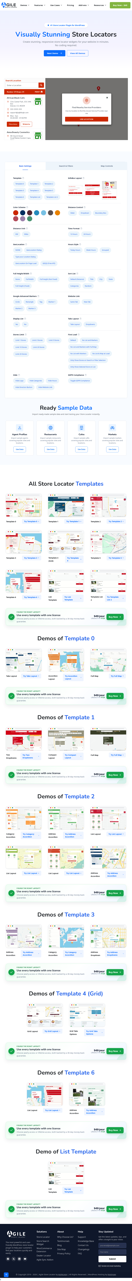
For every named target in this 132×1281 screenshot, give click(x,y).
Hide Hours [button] (52, 380)
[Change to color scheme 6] (57, 212)
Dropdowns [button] (90, 324)
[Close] (107, 97)
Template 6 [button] (19, 197)
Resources (99, 5)
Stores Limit (18, 334)
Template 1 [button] (34, 184)
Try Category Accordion (28, 835)
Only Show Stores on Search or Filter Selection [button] (88, 360)
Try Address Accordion (70, 835)
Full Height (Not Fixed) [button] (48, 279)
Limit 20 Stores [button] (38, 347)
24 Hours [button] (87, 234)
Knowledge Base (86, 1241)
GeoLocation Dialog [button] (34, 250)
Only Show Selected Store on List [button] (83, 367)
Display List (18, 318)
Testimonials (63, 1241)
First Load (72, 334)
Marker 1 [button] (51, 302)
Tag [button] (41, 302)
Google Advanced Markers (25, 296)
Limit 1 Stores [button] (20, 340)
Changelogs (83, 1249)
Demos (23, 5)
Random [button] (88, 286)
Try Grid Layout (51, 1031)
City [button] (101, 279)
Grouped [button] (105, 250)
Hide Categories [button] (36, 380)
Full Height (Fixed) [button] (22, 286)
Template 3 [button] (19, 190)
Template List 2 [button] (52, 197)
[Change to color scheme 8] (22, 218)
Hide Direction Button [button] (23, 387)
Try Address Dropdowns (112, 953)
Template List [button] (35, 197)
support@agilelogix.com (19, 112)
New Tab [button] (87, 302)
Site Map (61, 1249)
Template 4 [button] (34, 190)
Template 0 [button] (19, 184)
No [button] (25, 324)
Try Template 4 (73, 559)
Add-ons (82, 5)
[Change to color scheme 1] (22, 212)
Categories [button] (74, 286)
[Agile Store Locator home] (9, 5)
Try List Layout (115, 834)
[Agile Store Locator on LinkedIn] (19, 1259)
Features (38, 5)
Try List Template (68, 598)
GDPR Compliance (76, 375)
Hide (15, 375)
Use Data (19, 449)
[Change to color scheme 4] (43, 212)
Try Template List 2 (112, 598)
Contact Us (83, 1245)
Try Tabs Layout (30, 676)
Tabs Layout (73, 318)
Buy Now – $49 (120, 5)
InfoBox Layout (75, 178)
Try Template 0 (30, 521)
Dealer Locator (44, 1255)
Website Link (74, 296)
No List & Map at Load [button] (101, 353)
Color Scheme (19, 207)
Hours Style (73, 244)
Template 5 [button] (49, 190)
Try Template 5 (115, 558)
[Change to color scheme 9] (29, 218)
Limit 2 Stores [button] (37, 340)
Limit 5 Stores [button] (54, 340)
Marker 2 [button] (18, 308)
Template (17, 178)
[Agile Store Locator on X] (13, 1259)
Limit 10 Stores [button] (21, 347)
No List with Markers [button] (78, 353)
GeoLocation (18, 244)
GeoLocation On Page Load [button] (25, 263)
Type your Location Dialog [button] (25, 257)
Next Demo (52, 53)
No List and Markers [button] (90, 340)
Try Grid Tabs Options (92, 1032)
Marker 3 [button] (31, 308)
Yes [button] (16, 324)
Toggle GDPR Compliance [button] (80, 380)
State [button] (111, 279)
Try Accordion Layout (71, 677)
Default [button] (73, 340)
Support (82, 1237)
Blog (59, 1245)
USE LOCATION (86, 119)
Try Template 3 (30, 558)
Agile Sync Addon (45, 1259)
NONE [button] (17, 250)
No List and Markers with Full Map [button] (83, 347)
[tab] (25, 166)
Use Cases (55, 5)
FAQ (80, 1253)
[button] (75, 190)
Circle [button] (17, 302)
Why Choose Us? (65, 1237)
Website (26, 124)
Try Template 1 (72, 521)
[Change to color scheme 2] (29, 212)
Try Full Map (116, 676)
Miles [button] (26, 234)
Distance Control (75, 207)
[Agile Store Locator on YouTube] (25, 1259)
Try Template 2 (115, 521)
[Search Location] (41, 85)
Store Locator (43, 1237)
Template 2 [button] (49, 184)
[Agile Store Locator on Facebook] (8, 1259)
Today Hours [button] (75, 250)
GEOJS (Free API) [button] (49, 263)
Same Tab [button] (74, 302)
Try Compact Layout (70, 756)
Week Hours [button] (91, 250)
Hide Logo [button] (19, 380)
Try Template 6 (30, 597)
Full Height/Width (21, 273)
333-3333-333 (16, 109)
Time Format (74, 228)
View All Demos (77, 53)
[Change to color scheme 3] (36, 212)
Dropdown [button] (85, 213)
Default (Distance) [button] (77, 279)
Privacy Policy (63, 1253)
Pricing (70, 5)
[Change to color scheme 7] (15, 218)
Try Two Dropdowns (28, 756)
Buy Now (113, 617)
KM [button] (16, 234)
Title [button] (91, 279)
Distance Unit (19, 228)
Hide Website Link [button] (45, 387)
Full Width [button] (30, 279)
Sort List (72, 273)
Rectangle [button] (29, 302)
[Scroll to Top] (6, 1274)
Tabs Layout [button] (75, 324)
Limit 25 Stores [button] (21, 354)
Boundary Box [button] (100, 213)
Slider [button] (72, 213)
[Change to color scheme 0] (15, 212)
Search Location (13, 80)
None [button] (17, 279)
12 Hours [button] (73, 234)
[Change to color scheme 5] (50, 212)
